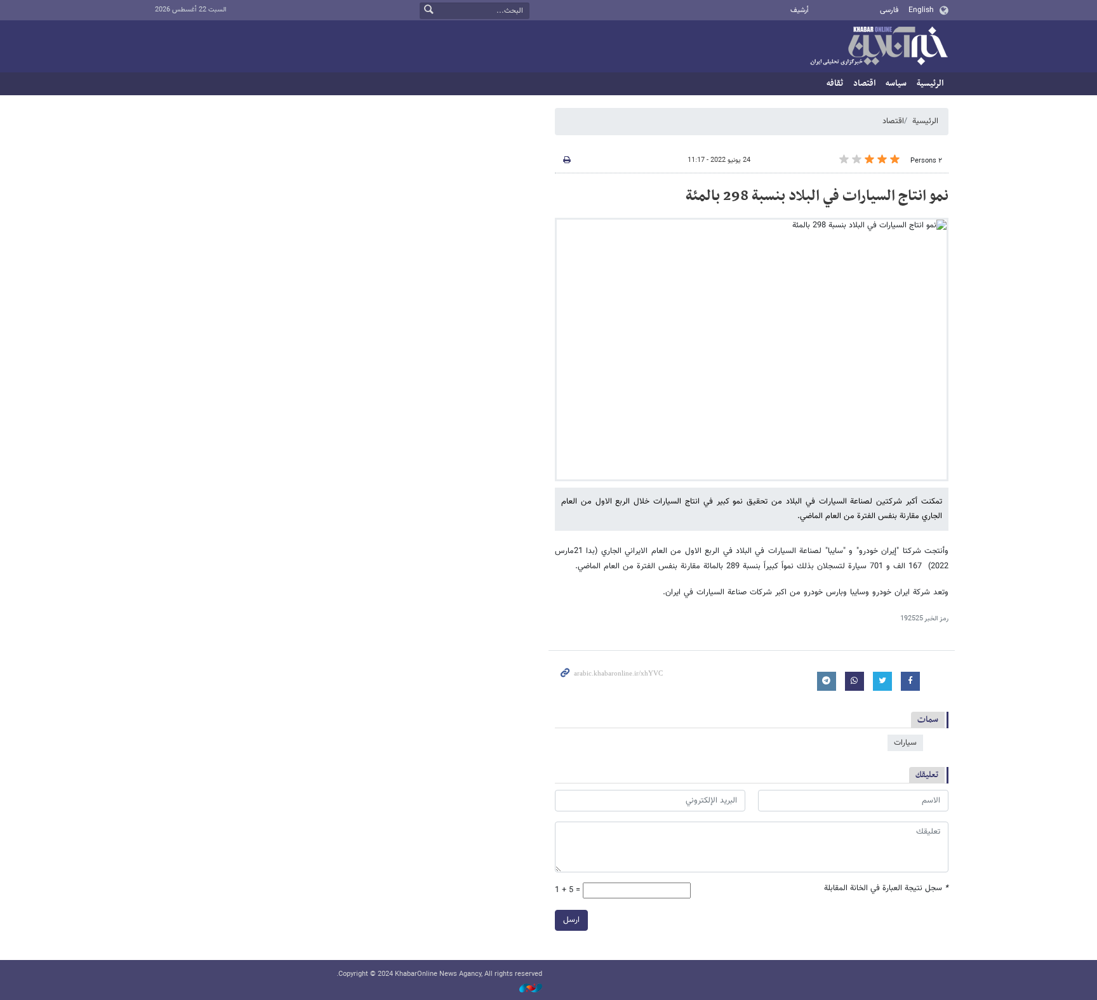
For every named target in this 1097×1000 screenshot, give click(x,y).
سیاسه (896, 83)
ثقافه (835, 83)
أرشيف (799, 10)
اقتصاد (864, 83)
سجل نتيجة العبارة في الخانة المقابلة (886, 889)
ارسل (571, 920)
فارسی (889, 10)
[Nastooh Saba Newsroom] (524, 988)
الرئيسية (930, 83)
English (921, 10)
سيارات (905, 743)
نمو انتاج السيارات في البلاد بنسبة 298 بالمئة (817, 196)
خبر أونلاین (878, 47)
